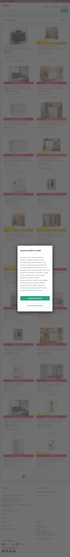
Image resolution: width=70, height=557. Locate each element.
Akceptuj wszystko (35, 298)
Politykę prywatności (36, 290)
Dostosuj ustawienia (35, 305)
